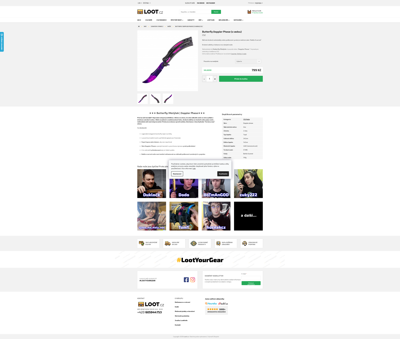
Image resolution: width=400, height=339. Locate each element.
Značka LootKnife (181, 320)
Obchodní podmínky (182, 316)
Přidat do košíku (240, 79)
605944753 (153, 312)
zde (194, 168)
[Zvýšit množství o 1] (215, 79)
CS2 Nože (246, 119)
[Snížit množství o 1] (204, 79)
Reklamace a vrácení (182, 302)
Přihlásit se (250, 283)
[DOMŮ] (139, 26)
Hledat (216, 12)
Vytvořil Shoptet (213, 336)
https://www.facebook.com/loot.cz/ (200, 3)
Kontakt (177, 325)
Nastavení (177, 174)
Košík (177, 307)
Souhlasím (223, 174)
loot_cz (210, 3)
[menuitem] (139, 20)
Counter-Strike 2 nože (238, 54)
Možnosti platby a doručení (185, 311)
